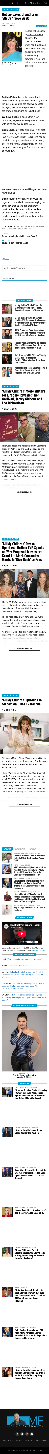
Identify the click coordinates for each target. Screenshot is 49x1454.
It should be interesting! (18, 966)
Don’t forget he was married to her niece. (24, 959)
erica (5, 229)
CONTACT (19, 1441)
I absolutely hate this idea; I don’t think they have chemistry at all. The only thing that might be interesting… (23, 974)
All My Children (25, 227)
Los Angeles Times (30, 620)
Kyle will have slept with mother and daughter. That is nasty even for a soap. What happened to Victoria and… (24, 986)
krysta (13, 229)
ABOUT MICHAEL (8, 1441)
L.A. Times (10, 461)
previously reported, (13, 632)
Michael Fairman (9, 24)
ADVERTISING (29, 1441)
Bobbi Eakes (39, 227)
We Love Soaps (35, 34)
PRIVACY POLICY (41, 1441)
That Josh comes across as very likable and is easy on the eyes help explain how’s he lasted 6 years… (24, 997)
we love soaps (24, 229)
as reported (27, 446)
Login (6, 259)
